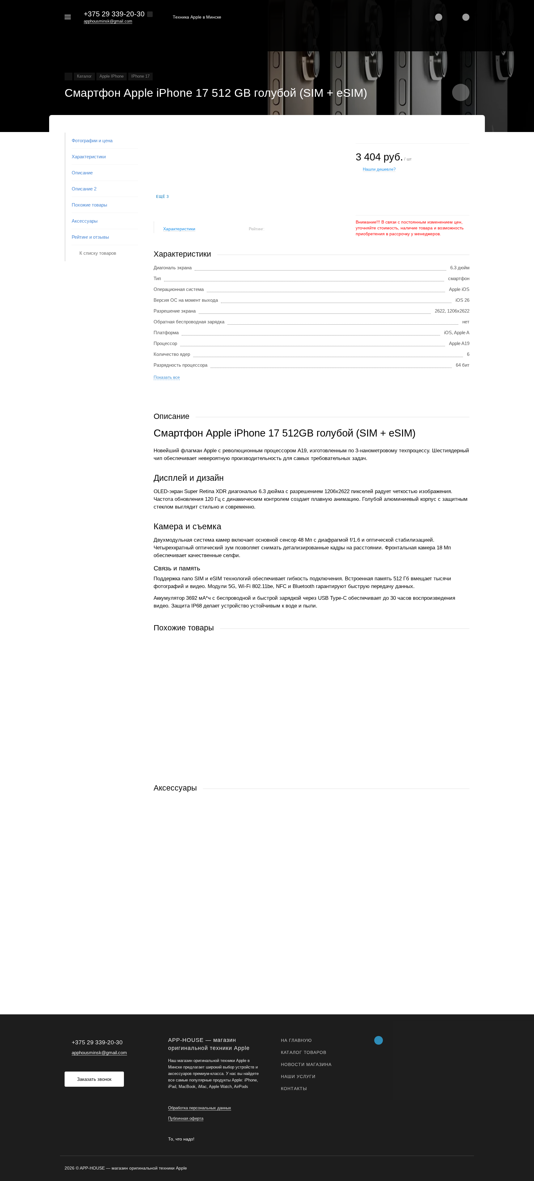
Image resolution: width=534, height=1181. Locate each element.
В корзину (232, 770)
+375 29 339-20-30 (114, 14)
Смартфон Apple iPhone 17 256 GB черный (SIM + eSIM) (213, 731)
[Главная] (68, 76)
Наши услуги (298, 1076)
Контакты (294, 1088)
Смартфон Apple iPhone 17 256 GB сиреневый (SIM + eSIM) (217, 891)
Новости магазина (306, 1064)
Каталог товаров (303, 1052)
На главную (296, 1040)
